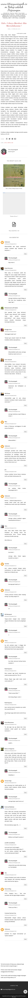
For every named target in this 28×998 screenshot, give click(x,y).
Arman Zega (8, 780)
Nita (6, 421)
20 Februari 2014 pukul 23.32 (10, 782)
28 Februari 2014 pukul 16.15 (14, 259)
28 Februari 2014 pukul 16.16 (14, 295)
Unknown (7, 242)
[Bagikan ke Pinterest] (12, 139)
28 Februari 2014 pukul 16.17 (14, 349)
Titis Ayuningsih (12, 258)
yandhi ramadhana (10, 842)
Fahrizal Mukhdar (9, 807)
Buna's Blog (8, 889)
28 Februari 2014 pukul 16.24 (14, 581)
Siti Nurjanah (8, 614)
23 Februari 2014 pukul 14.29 (10, 915)
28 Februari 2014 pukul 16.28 (14, 862)
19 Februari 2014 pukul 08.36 (10, 361)
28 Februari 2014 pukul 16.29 (14, 904)
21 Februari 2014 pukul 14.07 (10, 874)
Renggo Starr (8, 329)
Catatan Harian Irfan (10, 913)
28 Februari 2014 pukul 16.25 (14, 658)
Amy (6, 526)
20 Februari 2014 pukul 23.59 (10, 809)
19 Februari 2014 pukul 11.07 (10, 448)
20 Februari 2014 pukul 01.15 (10, 565)
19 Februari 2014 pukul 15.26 (10, 497)
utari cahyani (8, 359)
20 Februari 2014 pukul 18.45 (10, 704)
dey (6, 872)
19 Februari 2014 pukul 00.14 (10, 244)
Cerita (9, 142)
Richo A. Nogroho (9, 748)
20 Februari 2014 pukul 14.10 (10, 616)
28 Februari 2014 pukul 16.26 (14, 690)
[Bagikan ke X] (9, 139)
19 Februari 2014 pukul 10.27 (10, 423)
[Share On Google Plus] (15, 139)
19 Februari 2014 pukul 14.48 (10, 471)
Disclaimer (14, 996)
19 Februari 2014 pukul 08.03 (10, 331)
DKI (12, 142)
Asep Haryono (9, 268)
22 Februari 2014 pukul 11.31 (10, 890)
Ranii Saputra (8, 668)
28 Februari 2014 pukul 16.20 (14, 485)
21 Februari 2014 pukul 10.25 (10, 844)
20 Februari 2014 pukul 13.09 (10, 592)
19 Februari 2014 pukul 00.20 (10, 270)
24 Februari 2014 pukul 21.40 (10, 931)
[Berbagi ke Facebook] (7, 139)
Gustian (7, 563)
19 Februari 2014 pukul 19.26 (10, 528)
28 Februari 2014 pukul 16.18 (14, 383)
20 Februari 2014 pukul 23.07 (10, 750)
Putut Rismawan (9, 722)
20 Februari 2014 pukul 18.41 (10, 670)
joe (5, 469)
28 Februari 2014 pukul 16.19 (14, 437)
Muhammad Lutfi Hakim (11, 307)
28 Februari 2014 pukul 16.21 (14, 515)
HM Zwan (7, 393)
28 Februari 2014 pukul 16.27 (14, 798)
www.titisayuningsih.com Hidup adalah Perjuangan (14, 7)
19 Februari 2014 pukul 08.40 (10, 395)
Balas (25, 253)
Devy (6, 640)
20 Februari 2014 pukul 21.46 (10, 724)
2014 (5, 142)
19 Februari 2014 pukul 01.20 (10, 309)
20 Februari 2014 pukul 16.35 (10, 642)
